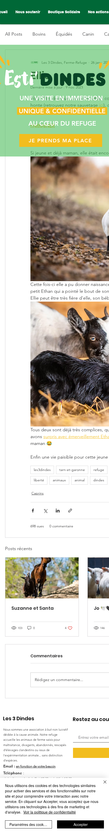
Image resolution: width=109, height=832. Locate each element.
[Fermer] (102, 785)
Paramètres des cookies (28, 824)
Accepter (81, 824)
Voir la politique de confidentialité (49, 812)
